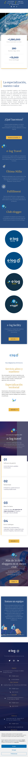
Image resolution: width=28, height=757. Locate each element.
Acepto (14, 746)
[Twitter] (14, 6)
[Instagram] (16, 6)
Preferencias (14, 753)
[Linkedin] (11, 6)
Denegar (14, 750)
